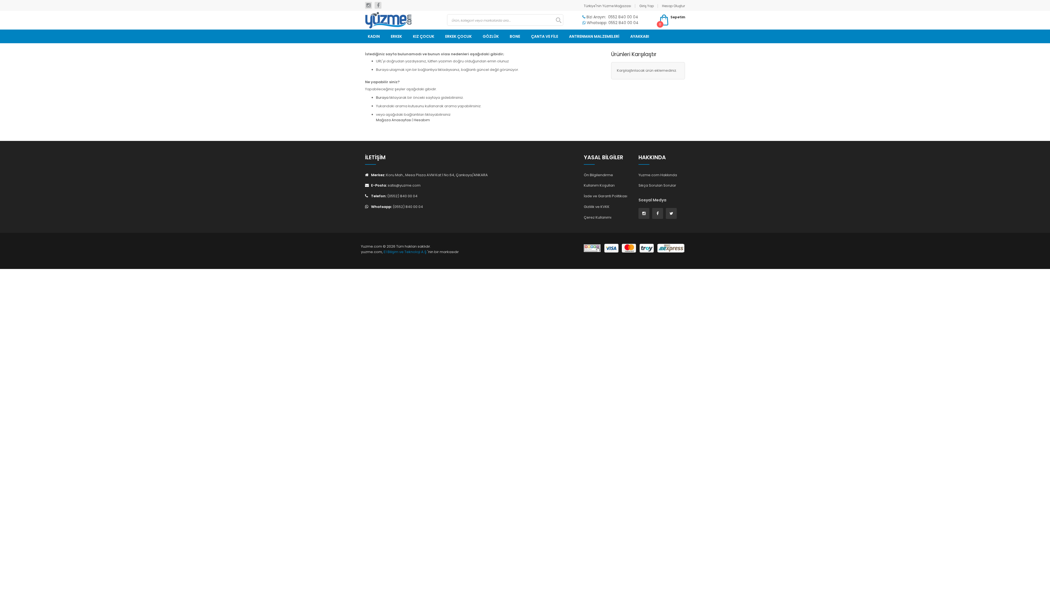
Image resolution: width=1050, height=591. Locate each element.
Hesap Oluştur (673, 6)
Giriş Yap (646, 6)
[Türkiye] (402, 20)
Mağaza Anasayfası (393, 120)
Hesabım (422, 120)
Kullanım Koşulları (599, 185)
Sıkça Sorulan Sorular (657, 185)
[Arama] (555, 20)
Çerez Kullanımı (597, 217)
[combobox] (505, 20)
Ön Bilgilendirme (598, 175)
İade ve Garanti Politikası (605, 196)
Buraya (382, 97)
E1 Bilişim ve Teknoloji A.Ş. (405, 251)
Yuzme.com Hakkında (657, 175)
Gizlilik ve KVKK (596, 206)
